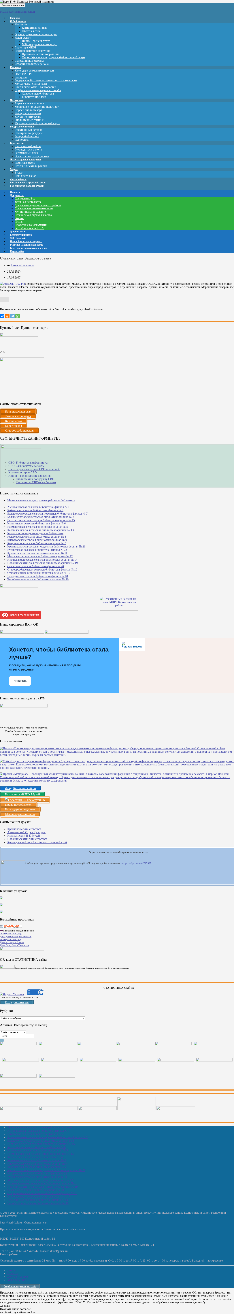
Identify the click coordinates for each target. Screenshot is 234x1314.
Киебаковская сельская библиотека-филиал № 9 (37, 539)
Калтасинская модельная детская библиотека (35, 533)
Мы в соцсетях (16, 1279)
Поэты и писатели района (31, 165)
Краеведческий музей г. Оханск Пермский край (37, 842)
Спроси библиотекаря (28, 110)
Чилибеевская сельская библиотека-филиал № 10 (38, 579)
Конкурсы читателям (28, 113)
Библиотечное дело (34, 96)
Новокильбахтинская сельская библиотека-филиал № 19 (42, 562)
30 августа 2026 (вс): (10, 939)
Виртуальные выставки (29, 103)
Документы (17, 195)
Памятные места (25, 162)
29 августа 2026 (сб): (11, 933)
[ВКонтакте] (2, 316)
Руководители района (28, 149)
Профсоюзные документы (31, 224)
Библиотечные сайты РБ (30, 119)
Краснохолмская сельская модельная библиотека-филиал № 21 (46, 546)
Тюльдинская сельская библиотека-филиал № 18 (37, 576)
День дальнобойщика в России (15, 936)
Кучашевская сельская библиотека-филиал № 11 (37, 553)
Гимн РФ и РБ (23, 73)
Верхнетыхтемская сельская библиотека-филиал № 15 (41, 520)
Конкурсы (21, 77)
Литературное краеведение (25, 159)
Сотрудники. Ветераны (29, 60)
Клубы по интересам (28, 116)
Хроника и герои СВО (22, 472)
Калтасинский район (28, 146)
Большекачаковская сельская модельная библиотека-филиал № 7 (47, 513)
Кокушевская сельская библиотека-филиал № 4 (36, 543)
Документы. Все (25, 198)
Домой (11, 1270)
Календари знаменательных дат (34, 70)
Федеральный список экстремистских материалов (46, 80)
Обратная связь (31, 31)
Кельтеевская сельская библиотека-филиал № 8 (36, 536)
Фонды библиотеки (27, 136)
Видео (18, 172)
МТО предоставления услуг (39, 44)
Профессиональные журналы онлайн (38, 90)
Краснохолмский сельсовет (24, 829)
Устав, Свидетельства (28, 201)
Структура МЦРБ (26, 47)
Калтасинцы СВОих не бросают (36, 482)
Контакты (21, 24)
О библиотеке (18, 21)
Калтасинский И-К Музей (23, 835)
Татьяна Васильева (22, 265)
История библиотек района (32, 63)
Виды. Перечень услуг (36, 40)
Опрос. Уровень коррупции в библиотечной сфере (53, 57)
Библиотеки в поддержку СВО (35, 479)
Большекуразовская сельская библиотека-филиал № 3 (40, 516)
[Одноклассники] (7, 316)
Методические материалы (31, 83)
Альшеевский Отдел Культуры (26, 832)
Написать (20, 680)
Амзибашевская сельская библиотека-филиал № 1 (38, 507)
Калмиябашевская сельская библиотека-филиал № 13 (40, 530)
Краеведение (17, 143)
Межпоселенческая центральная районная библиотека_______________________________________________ (41, 502)
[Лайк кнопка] (4, 299)
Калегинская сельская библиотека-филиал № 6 (36, 523)
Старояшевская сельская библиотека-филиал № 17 (38, 572)
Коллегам (15, 67)
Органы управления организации (36, 34)
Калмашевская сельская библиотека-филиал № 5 (37, 526)
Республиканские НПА (29, 228)
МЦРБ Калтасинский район (17, 11)
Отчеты (19, 218)
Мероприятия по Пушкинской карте (37, 123)
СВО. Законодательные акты (26, 465)
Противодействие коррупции (33, 50)
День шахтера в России (12, 942)
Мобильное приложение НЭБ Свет (36, 106)
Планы (19, 221)
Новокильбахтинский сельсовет (27, 838)
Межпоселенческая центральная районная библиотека (41, 1127)
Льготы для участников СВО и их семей (34, 469)
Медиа (14, 169)
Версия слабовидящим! (23, 614)
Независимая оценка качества (33, 215)
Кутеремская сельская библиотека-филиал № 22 (37, 549)
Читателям (16, 100)
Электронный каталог (28, 129)
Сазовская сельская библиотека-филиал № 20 (35, 566)
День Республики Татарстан (14, 945)
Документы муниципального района (38, 205)
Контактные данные (34, 27)
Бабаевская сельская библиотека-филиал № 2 (35, 510)
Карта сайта (17, 251)
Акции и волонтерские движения (29, 475)
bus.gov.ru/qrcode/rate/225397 (136, 863)
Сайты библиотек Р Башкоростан (35, 87)
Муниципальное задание (30, 211)
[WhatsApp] (17, 316)
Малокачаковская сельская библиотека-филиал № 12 (40, 556)
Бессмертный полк (26, 152)
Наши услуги (23, 37)
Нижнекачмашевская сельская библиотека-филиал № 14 (42, 559)
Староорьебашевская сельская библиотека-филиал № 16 (42, 569)
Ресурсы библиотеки (22, 126)
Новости (12, 1273)
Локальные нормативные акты (34, 208)
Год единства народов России (27, 186)
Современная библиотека (38, 93)
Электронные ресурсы (29, 133)
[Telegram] (12, 316)
